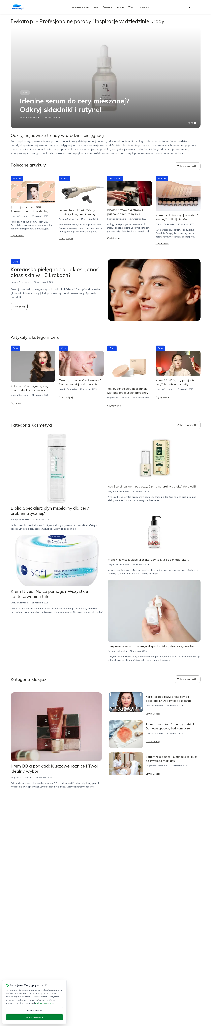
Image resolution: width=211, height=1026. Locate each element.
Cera (96, 7)
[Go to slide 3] (195, 123)
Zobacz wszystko (187, 166)
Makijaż (120, 7)
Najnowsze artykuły (80, 7)
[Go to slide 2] (192, 123)
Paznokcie (144, 7)
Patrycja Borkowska (29, 117)
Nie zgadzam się (34, 1010)
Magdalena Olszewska (118, 397)
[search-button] (190, 6)
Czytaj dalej (19, 306)
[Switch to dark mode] (198, 6)
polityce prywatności (45, 1003)
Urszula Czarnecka (19, 216)
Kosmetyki (107, 7)
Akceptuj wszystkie (34, 1017)
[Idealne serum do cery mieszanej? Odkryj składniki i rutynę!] (106, 78)
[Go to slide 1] (189, 123)
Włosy (131, 7)
